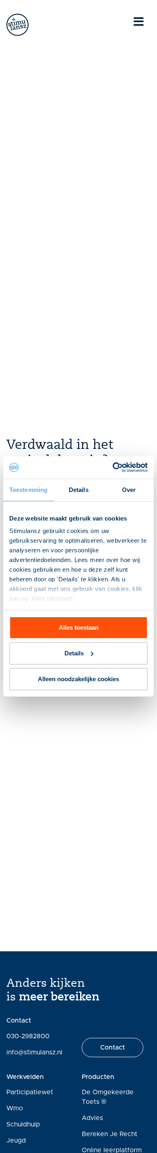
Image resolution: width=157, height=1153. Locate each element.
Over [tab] (129, 489)
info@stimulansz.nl (34, 1052)
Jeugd (16, 1140)
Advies (92, 1118)
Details (74, 653)
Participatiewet (29, 1092)
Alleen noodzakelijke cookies (78, 679)
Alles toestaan (79, 627)
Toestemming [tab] (28, 489)
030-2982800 (28, 1036)
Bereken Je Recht (109, 1134)
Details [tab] (79, 489)
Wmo (14, 1108)
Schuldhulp (23, 1124)
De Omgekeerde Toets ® (108, 1097)
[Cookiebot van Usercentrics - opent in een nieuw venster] (113, 467)
